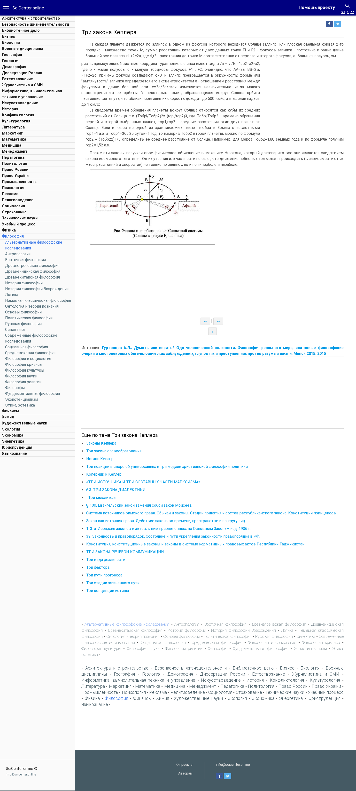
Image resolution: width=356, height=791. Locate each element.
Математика (14, 139)
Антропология (18, 254)
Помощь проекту (317, 7)
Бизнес (8, 36)
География (12, 54)
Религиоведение (17, 200)
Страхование (14, 212)
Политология (14, 163)
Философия (13, 236)
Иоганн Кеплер (100, 458)
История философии (24, 283)
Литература (13, 127)
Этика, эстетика (20, 405)
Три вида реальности (105, 559)
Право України (15, 175)
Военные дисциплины (22, 48)
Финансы (10, 411)
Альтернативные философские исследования (127, 624)
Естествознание (17, 79)
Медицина (11, 145)
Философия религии (23, 382)
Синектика (15, 329)
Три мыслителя (102, 497)
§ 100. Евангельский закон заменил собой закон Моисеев (139, 505)
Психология (13, 187)
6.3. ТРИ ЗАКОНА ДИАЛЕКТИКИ (116, 489)
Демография (14, 66)
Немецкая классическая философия (38, 300)
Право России (15, 169)
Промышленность (19, 181)
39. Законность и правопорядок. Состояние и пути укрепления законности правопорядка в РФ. (173, 536)
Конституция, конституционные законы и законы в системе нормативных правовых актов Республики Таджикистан (195, 544)
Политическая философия (29, 318)
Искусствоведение (20, 103)
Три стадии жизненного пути (112, 583)
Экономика (12, 435)
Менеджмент (15, 151)
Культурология (16, 121)
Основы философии (23, 312)
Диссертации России (22, 73)
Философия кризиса (23, 364)
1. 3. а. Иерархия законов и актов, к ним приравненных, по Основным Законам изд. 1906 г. (168, 528)
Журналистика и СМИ (22, 85)
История (10, 109)
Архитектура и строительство (31, 18)
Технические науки (20, 218)
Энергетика (13, 441)
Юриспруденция (17, 447)
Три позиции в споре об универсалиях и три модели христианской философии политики (167, 466)
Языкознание (14, 453)
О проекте (184, 765)
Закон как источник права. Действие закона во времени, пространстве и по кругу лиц (165, 521)
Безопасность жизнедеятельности (35, 24)
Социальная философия (26, 347)
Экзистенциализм (21, 399)
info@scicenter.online (21, 774)
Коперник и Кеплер (104, 474)
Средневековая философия (30, 353)
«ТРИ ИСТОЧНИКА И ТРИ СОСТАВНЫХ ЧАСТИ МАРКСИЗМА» (143, 482)
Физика (9, 230)
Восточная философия (25, 259)
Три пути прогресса (104, 575)
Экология (11, 429)
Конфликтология (18, 115)
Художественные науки (24, 423)
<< (343, 11)
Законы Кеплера (101, 443)
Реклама (10, 194)
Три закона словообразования (113, 451)
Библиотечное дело (21, 30)
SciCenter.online (28, 7)
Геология (10, 60)
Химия (8, 417)
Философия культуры (24, 370)
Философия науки (21, 376)
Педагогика (13, 157)
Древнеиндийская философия (32, 271)
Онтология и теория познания (32, 306)
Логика (11, 294)
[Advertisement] (37, 532)
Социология (13, 206)
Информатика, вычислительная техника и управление (138, 680)
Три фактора (97, 567)
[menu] (6, 8)
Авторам (185, 773)
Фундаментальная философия (32, 393)
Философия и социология (28, 358)
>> (352, 11)
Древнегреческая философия (32, 265)
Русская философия (23, 323)
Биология (11, 42)
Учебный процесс (18, 224)
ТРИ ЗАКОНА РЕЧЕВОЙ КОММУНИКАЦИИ (125, 552)
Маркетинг (12, 133)
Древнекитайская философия (32, 277)
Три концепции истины (107, 590)
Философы (15, 387)
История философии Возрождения (37, 289)
